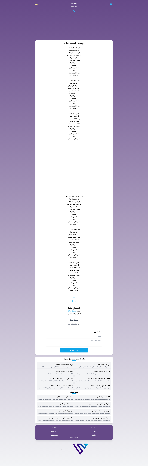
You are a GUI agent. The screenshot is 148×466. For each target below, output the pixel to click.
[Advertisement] (74, 26)
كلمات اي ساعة (74, 308)
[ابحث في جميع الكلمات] (74, 11)
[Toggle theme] (36, 4)
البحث (93, 431)
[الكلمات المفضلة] (111, 4)
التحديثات (54, 431)
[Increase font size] (72, 301)
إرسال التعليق (74, 350)
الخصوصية (54, 435)
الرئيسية (93, 427)
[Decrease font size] (75, 301)
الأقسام (94, 435)
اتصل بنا (54, 427)
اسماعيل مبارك (72, 311)
